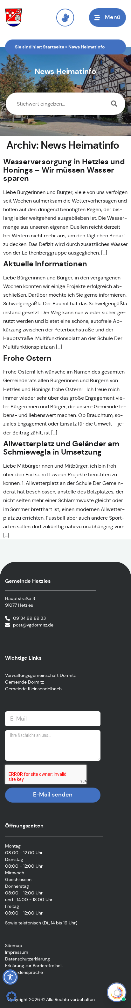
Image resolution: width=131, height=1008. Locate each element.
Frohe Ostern (27, 358)
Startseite (53, 47)
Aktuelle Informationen (45, 264)
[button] (11, 996)
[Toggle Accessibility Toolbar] (10, 977)
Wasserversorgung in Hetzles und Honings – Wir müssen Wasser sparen (64, 170)
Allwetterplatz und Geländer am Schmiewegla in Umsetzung (61, 448)
